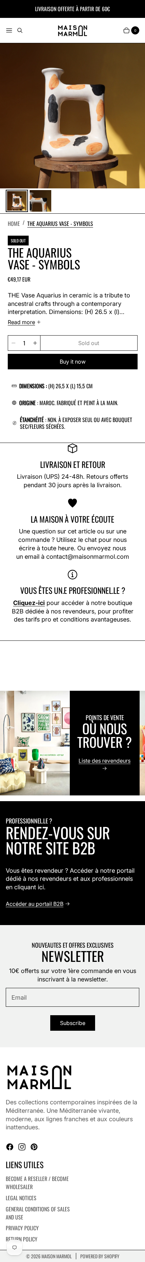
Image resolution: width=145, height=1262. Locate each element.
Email (19, 997)
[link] (60, 223)
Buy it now (73, 361)
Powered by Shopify (99, 1256)
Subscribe (72, 1023)
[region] (72, 743)
